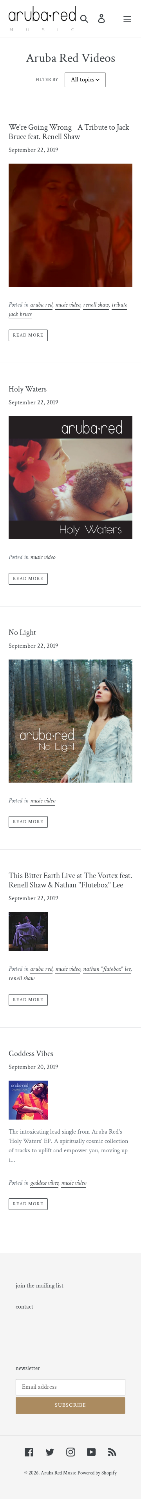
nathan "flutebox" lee (107, 969)
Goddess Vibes (31, 1054)
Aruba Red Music (58, 1473)
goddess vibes (44, 1183)
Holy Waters (28, 389)
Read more (28, 335)
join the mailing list (39, 1286)
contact (24, 1307)
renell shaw (96, 305)
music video (67, 305)
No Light (22, 633)
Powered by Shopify (97, 1473)
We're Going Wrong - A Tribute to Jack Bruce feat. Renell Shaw (69, 132)
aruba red (41, 305)
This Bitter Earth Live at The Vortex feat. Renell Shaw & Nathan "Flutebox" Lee (70, 880)
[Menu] (127, 18)
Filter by (47, 80)
